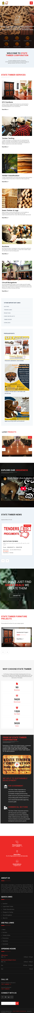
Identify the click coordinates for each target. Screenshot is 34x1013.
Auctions (6, 306)
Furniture (5, 903)
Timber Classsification (8, 909)
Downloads (7, 322)
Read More (5, 109)
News (4, 929)
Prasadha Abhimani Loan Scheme (14, 360)
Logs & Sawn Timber (8, 906)
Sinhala (11, 551)
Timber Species (8, 319)
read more (19, 639)
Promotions (7, 313)
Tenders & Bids (8, 309)
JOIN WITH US (16, 595)
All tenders (6, 549)
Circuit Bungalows (7, 915)
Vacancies (5, 941)
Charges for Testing (8, 912)
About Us (5, 918)
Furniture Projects (9, 316)
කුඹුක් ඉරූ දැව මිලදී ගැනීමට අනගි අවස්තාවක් (14, 421)
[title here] (17, 764)
